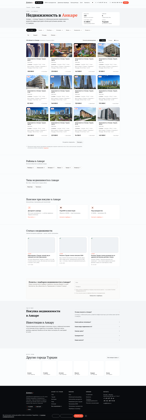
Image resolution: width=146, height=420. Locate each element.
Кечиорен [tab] (59, 30)
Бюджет (35, 35)
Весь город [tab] (31, 30)
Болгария (53, 399)
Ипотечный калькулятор (75, 397)
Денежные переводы (63, 2)
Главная (28, 7)
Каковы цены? (79, 331)
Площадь (44, 35)
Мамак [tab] (68, 30)
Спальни (53, 35)
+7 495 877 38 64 (101, 2)
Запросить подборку (96, 295)
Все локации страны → (113, 357)
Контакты (87, 2)
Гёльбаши (30, 167)
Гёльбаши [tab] (50, 30)
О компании (89, 394)
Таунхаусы (38, 186)
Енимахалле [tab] (78, 30)
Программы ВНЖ (73, 404)
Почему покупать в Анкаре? (83, 312)
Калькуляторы (74, 2)
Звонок (126, 2)
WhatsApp (39, 406)
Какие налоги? (79, 340)
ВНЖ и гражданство (50, 2)
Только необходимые (66, 415)
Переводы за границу (74, 408)
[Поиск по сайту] (92, 2)
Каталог (40, 2)
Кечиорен (51, 167)
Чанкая (68, 167)
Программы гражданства (76, 406)
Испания (53, 404)
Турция (33, 7)
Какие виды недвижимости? (83, 326)
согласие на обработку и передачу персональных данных (91, 289)
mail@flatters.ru (107, 403)
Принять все (78, 416)
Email (29, 409)
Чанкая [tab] (41, 30)
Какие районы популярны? (83, 322)
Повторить (79, 142)
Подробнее (45, 147)
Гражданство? (79, 335)
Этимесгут (77, 167)
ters (29, 2)
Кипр (52, 401)
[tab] (102, 40)
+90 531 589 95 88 (116, 2)
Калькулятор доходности (75, 399)
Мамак (60, 167)
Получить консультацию (92, 403)
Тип (28, 35)
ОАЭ (52, 394)
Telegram (30, 406)
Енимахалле (41, 167)
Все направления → (56, 406)
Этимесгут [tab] (88, 30)
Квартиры (30, 186)
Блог (81, 2)
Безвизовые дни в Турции (75, 401)
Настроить (55, 415)
